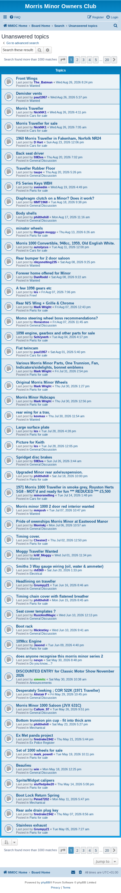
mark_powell (43, 754)
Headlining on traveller (36, 581)
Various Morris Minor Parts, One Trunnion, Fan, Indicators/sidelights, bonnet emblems (57, 365)
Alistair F (40, 694)
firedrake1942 (43, 739)
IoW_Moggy (42, 555)
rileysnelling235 (45, 262)
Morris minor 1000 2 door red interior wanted (55, 506)
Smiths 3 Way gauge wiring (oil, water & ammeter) (59, 566)
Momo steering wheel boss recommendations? (57, 318)
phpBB (45, 882)
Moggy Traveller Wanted (37, 551)
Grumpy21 (41, 585)
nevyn (38, 660)
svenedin (40, 187)
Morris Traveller (29, 108)
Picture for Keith (30, 442)
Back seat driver (30, 153)
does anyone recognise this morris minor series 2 (59, 656)
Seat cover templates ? (36, 611)
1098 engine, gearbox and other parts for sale (55, 333)
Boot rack (24, 626)
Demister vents (29, 93)
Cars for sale (38, 115)
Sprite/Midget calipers (35, 780)
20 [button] (107, 59)
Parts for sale (39, 190)
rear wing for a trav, (33, 412)
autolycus (41, 247)
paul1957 (40, 97)
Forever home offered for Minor (43, 273)
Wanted (35, 85)
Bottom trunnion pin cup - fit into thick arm (53, 720)
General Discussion (43, 160)
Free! (33, 295)
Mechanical (37, 727)
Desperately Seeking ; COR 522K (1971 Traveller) (58, 690)
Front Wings (26, 78)
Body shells (26, 213)
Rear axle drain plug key (37, 810)
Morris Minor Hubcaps (35, 397)
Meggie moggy (45, 232)
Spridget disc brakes (34, 457)
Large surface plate (32, 427)
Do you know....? (41, 663)
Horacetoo (41, 322)
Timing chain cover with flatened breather (52, 596)
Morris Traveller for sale (36, 123)
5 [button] (96, 59)
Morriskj (40, 525)
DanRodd (41, 277)
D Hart (38, 142)
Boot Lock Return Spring (37, 795)
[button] (63, 59)
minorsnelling (44, 495)
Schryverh (41, 337)
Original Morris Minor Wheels (42, 382)
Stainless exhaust (31, 825)
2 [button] (77, 59)
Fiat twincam (27, 348)
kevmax (39, 416)
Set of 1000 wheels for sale (39, 750)
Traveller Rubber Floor (35, 168)
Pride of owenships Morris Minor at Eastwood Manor (62, 521)
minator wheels (29, 228)
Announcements (41, 682)
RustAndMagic (45, 615)
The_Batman (43, 82)
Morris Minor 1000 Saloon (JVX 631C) (48, 705)
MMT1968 (41, 202)
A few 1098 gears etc (33, 288)
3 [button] (83, 59)
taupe (38, 172)
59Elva (38, 157)
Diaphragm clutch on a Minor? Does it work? (55, 198)
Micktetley (41, 630)
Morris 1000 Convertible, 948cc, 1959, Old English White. (65, 243)
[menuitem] (15, 17)
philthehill (41, 217)
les (36, 292)
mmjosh (40, 510)
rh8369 (39, 570)
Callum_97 (41, 709)
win (36, 769)
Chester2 (40, 540)
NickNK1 (40, 112)
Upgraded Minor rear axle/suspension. (49, 472)
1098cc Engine (28, 641)
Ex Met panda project (34, 735)
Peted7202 (41, 799)
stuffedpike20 (44, 784)
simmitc (40, 679)
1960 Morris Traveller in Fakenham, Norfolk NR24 (58, 138)
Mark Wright (42, 307)
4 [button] (90, 59)
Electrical (36, 573)
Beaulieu (23, 765)
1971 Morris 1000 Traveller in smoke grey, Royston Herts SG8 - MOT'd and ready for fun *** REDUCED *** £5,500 (65, 489)
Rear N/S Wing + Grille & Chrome (45, 303)
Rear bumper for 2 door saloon (43, 258)
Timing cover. (28, 536)
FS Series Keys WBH (34, 183)
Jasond (39, 645)
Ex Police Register (42, 742)
